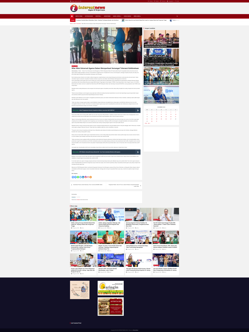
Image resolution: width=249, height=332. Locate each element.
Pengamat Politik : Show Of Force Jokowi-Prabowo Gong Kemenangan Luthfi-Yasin (124, 185)
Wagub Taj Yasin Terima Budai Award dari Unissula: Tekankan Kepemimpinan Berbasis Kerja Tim (110, 247)
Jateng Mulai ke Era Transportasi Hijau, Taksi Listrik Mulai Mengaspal (137, 246)
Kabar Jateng (116, 16)
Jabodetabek (107, 16)
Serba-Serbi (137, 16)
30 (151, 121)
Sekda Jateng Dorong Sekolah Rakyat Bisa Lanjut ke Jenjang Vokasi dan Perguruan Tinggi (160, 82)
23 (151, 119)
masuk (78, 199)
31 (156, 121)
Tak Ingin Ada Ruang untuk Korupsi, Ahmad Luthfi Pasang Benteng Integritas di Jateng (138, 269)
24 (156, 119)
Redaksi (157, 1)
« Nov (146, 123)
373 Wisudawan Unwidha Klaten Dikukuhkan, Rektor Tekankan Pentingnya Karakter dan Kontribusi (161, 64)
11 (161, 114)
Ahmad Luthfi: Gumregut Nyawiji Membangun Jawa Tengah (107, 269)
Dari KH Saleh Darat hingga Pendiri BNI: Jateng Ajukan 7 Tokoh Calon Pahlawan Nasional (164, 224)
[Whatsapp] (78, 176)
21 (175, 116)
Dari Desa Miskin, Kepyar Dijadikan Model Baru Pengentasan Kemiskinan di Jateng (165, 269)
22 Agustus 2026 (130, 272)
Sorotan (98, 16)
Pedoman (163, 1)
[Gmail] (88, 176)
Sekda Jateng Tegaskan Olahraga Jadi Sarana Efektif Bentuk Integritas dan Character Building (160, 101)
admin (82, 228)
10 (156, 114)
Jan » (149, 123)
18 (161, 116)
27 (170, 119)
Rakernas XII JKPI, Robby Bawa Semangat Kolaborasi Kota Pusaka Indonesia (158, 45)
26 (166, 119)
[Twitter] (80, 176)
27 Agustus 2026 (130, 228)
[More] (90, 176)
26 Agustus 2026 (75, 250)
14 (175, 114)
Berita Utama (79, 16)
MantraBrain (135, 330)
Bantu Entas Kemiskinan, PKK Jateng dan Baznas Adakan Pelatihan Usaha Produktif (165, 246)
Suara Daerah (127, 16)
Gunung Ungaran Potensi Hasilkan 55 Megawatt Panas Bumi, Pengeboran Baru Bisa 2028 (137, 224)
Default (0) (74, 197)
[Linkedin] (83, 176)
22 (147, 119)
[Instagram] (85, 176)
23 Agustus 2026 (75, 273)
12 (166, 114)
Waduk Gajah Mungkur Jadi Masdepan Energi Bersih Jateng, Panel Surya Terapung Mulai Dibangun (81, 247)
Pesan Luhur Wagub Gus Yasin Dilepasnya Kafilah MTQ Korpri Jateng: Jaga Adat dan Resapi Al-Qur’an (83, 270)
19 (166, 116)
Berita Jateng (74, 66)
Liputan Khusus (89, 16)
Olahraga (79, 219)
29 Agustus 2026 (75, 228)
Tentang (150, 1)
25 (161, 119)
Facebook (78, 197)
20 (170, 116)
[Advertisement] (161, 139)
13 (170, 114)
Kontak (177, 1)
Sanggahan (171, 1)
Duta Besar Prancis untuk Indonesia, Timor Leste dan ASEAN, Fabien (87, 184)
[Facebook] (73, 176)
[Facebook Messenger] (75, 176)
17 (156, 116)
